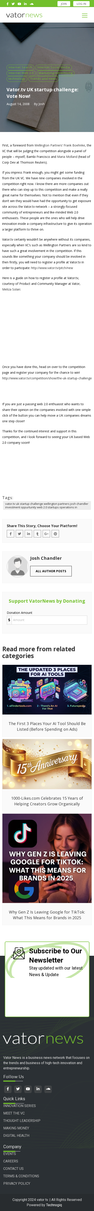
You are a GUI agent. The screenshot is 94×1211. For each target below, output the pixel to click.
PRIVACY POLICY (16, 1183)
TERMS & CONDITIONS (21, 1176)
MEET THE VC (14, 1113)
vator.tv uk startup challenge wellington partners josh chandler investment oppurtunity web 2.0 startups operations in (46, 505)
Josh (41, 104)
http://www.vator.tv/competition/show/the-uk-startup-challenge (47, 378)
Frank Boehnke (74, 145)
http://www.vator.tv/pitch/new (52, 268)
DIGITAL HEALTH (16, 1136)
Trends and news (43, 79)
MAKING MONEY (16, 1128)
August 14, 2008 (18, 104)
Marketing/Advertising (56, 73)
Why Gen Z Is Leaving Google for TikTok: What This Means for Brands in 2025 (47, 914)
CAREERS (10, 1161)
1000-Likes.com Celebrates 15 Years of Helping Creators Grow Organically (47, 801)
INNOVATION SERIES (19, 1106)
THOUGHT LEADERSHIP (21, 1121)
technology (17, 79)
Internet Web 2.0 (21, 73)
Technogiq (54, 1205)
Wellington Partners (48, 145)
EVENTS (9, 1154)
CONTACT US (13, 1169)
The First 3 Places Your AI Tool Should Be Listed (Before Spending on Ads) (47, 726)
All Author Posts (51, 571)
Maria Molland (67, 157)
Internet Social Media (53, 67)
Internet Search (20, 67)
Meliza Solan (11, 289)
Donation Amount (19, 613)
